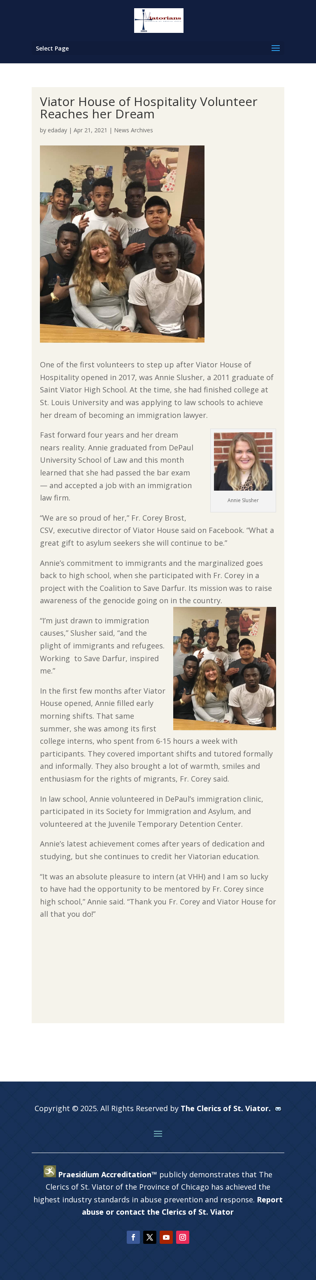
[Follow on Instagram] (182, 1237)
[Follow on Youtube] (166, 1237)
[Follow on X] (149, 1237)
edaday (57, 130)
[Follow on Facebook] (133, 1237)
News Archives (133, 130)
